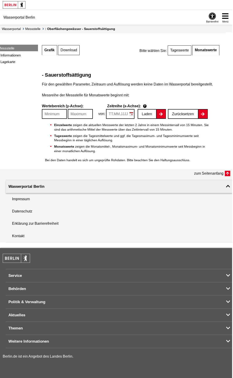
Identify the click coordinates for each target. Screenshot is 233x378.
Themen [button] (15, 328)
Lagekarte (7, 62)
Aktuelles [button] (16, 315)
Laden (147, 114)
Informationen (10, 55)
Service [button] (15, 275)
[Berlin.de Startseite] (14, 5)
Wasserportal (11, 29)
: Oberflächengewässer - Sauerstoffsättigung (80, 29)
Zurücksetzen (183, 114)
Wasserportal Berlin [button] (26, 186)
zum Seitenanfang (208, 173)
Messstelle (33, 29)
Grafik (49, 50)
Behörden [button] (17, 289)
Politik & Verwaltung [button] (26, 302)
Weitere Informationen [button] (28, 341)
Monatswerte (206, 50)
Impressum (21, 199)
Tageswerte (179, 50)
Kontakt (18, 236)
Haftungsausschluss (174, 160)
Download (69, 50)
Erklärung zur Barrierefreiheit (35, 223)
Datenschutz (22, 211)
